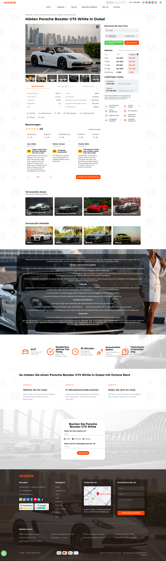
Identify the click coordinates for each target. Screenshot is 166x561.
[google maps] (155, 2)
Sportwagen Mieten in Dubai (94, 537)
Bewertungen (60, 509)
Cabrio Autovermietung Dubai (44, 15)
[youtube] (152, 2)
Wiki (57, 512)
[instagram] (146, 2)
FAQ (57, 494)
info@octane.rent (26, 494)
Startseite (28, 15)
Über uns (58, 505)
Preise (57, 487)
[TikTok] (42, 499)
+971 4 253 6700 (134, 2)
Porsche (60, 15)
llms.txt (144, 555)
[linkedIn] (38, 499)
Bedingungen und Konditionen (135, 553)
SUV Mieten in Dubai (59, 537)
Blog (57, 498)
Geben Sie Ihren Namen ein (75, 431)
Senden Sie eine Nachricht (131, 513)
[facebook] (31, 499)
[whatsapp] (143, 2)
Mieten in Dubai (29, 534)
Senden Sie (83, 453)
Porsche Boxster (70, 15)
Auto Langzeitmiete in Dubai (30, 541)
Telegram (88, 439)
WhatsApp (77, 439)
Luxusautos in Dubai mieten (126, 537)
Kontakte (59, 501)
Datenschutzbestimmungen (111, 553)
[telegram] (149, 2)
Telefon (68, 439)
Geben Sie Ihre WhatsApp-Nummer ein (80, 444)
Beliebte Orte (60, 491)
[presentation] (28, 48)
